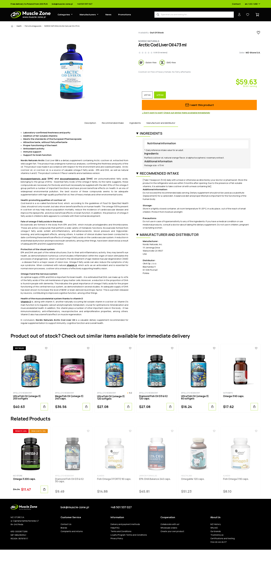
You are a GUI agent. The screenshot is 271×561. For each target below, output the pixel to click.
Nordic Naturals (148, 41)
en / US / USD (251, 4)
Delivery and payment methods (125, 524)
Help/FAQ (115, 528)
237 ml (147, 95)
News (108, 14)
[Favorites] (46, 348)
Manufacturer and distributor (161, 123)
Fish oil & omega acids (33, 26)
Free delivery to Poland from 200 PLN (29, 4)
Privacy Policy (117, 538)
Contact (236, 4)
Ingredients (135, 123)
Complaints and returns (72, 531)
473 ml (159, 95)
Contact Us (66, 524)
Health (19, 26)
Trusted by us (216, 535)
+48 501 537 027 (84, 4)
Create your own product (172, 531)
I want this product (201, 105)
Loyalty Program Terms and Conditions (129, 535)
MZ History (215, 524)
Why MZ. (214, 528)
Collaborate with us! (169, 524)
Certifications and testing (222, 538)
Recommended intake (113, 123)
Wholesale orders (168, 528)
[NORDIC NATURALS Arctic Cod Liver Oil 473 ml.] (71, 71)
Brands (64, 528)
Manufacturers (88, 14)
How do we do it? (218, 542)
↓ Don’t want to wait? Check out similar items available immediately (176, 113)
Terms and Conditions (121, 531)
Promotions (124, 14)
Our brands (215, 531)
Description (90, 123)
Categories (64, 14)
